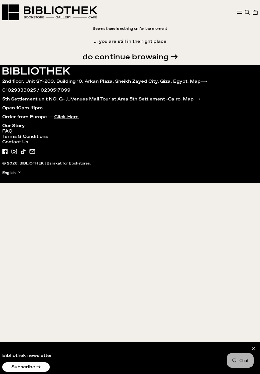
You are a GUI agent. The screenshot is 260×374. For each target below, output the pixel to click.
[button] (247, 12)
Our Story (13, 126)
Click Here (66, 117)
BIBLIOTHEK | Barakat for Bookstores (54, 163)
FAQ (7, 131)
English (9, 173)
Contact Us (15, 142)
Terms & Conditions (25, 136)
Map (195, 81)
